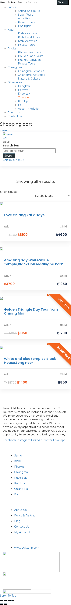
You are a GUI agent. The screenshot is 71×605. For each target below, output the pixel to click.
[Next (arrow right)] (5, 604)
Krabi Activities (27, 41)
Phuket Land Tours (30, 56)
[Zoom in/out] (12, 600)
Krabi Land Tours (29, 37)
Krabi (11, 29)
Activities (24, 18)
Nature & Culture (29, 78)
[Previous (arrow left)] (1, 604)
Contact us (15, 116)
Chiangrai (24, 97)
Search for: (8, 2)
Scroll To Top (8, 595)
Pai (20, 105)
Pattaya (23, 90)
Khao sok (24, 93)
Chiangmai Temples (31, 71)
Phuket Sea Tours (29, 52)
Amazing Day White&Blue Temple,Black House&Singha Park (33, 262)
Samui (12, 7)
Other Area (15, 82)
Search (62, 2)
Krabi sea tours (27, 33)
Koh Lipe (24, 101)
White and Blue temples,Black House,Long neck (30, 360)
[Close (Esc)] (1, 600)
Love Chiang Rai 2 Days (24, 215)
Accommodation (29, 108)
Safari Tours (25, 14)
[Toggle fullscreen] (9, 600)
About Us (14, 112)
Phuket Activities (29, 59)
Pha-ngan (24, 26)
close (3, 130)
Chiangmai (15, 67)
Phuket (12, 48)
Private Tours (26, 22)
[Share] (5, 600)
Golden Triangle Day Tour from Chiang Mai (31, 311)
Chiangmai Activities (31, 75)
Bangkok (24, 86)
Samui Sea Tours (29, 11)
